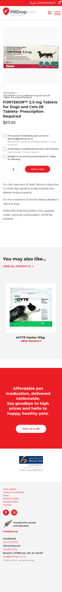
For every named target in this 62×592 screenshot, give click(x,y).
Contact (7, 505)
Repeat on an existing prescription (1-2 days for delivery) (32, 158)
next (6, 323)
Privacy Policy (10, 501)
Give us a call (31, 428)
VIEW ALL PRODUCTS (17, 266)
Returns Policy (11, 498)
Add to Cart (37, 169)
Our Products (9, 93)
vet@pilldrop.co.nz (14, 556)
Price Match (9, 489)
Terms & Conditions (14, 492)
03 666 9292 (10, 549)
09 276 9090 (10, 542)
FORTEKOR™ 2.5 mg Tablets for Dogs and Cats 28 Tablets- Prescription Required (26, 96)
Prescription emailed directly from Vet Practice (33, 150)
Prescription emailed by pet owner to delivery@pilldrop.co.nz (32, 140)
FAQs (6, 495)
